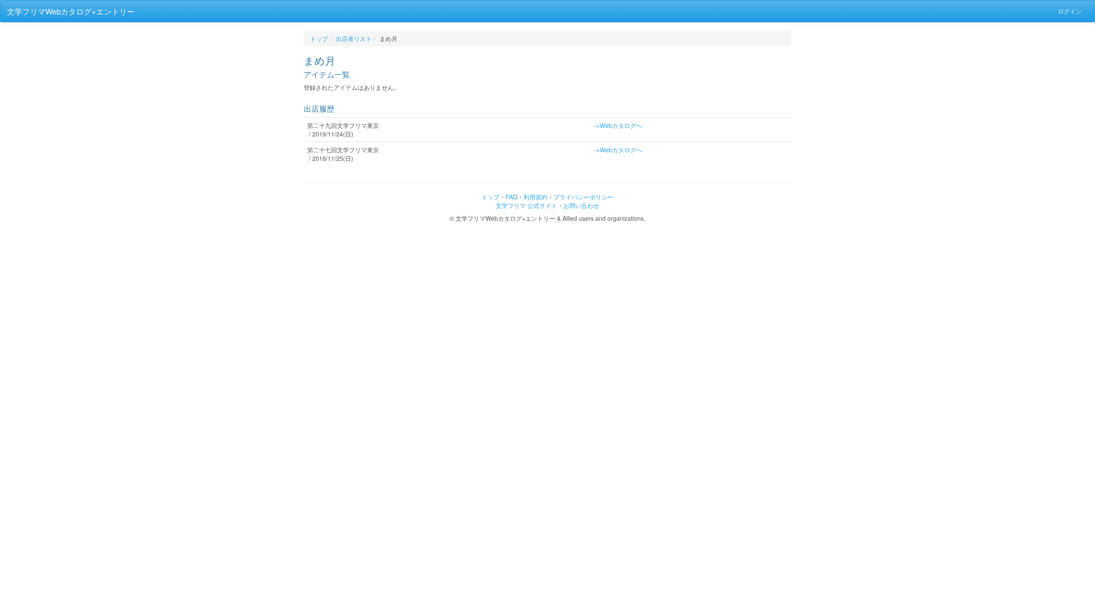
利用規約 (536, 196)
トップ (319, 38)
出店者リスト (354, 38)
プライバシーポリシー (583, 196)
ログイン (1070, 11)
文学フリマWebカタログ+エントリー (71, 11)
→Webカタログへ (618, 125)
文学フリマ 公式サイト (526, 205)
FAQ (512, 196)
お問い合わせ (581, 205)
